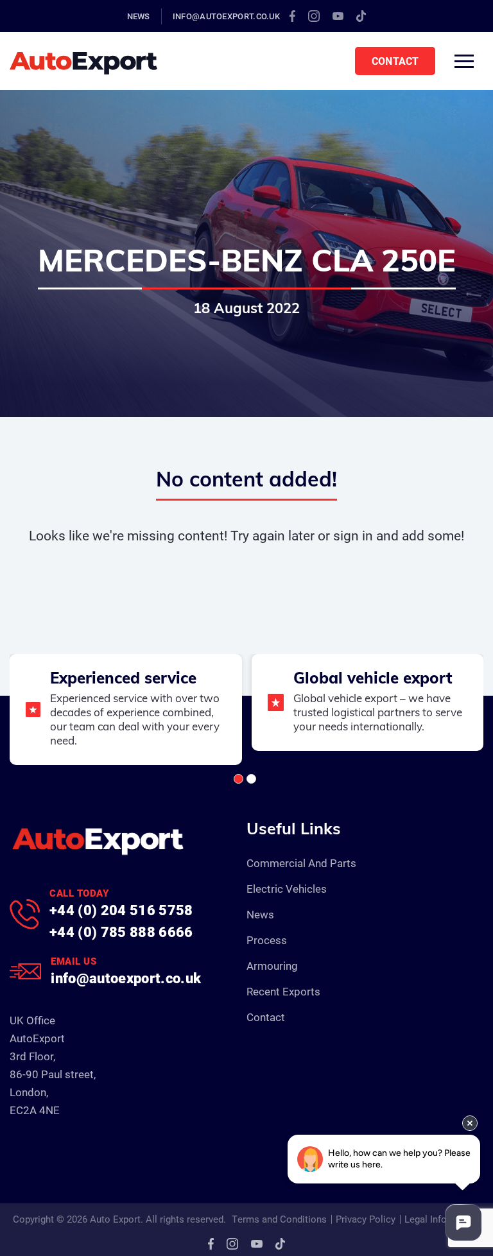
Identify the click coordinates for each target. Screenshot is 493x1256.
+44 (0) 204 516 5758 (121, 909)
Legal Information (442, 1218)
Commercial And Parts (301, 863)
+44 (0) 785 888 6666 (121, 931)
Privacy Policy (365, 1218)
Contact (395, 60)
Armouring (272, 965)
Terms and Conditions (279, 1218)
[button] (238, 778)
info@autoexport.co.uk (226, 16)
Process (266, 940)
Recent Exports (283, 991)
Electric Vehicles (286, 888)
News (138, 16)
